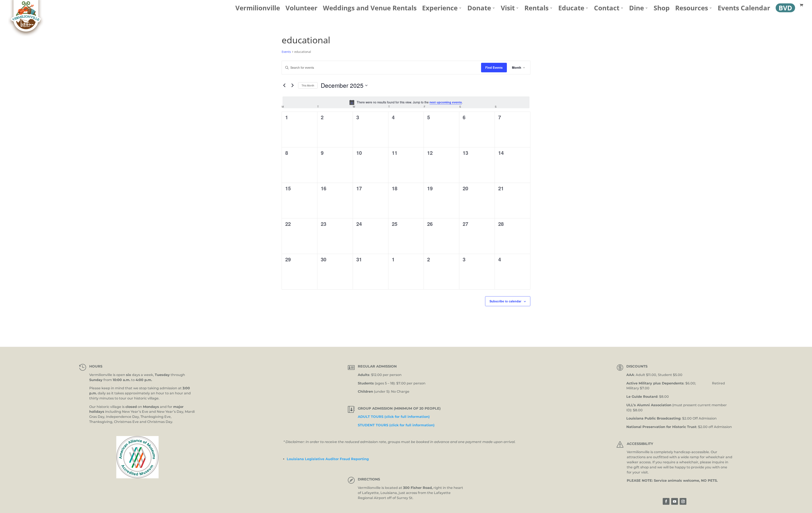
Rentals (536, 9)
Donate (479, 9)
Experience (440, 9)
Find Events (494, 67)
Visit (508, 9)
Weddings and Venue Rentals (370, 9)
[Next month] (292, 85)
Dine (636, 9)
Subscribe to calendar (505, 301)
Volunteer (301, 9)
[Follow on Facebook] (666, 501)
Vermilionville (257, 9)
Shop (662, 9)
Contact (606, 9)
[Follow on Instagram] (683, 501)
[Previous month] (284, 85)
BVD (785, 7)
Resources (691, 9)
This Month (308, 85)
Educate (571, 9)
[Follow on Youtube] (674, 501)
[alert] (406, 102)
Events (286, 52)
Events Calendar (744, 9)
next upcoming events (445, 102)
